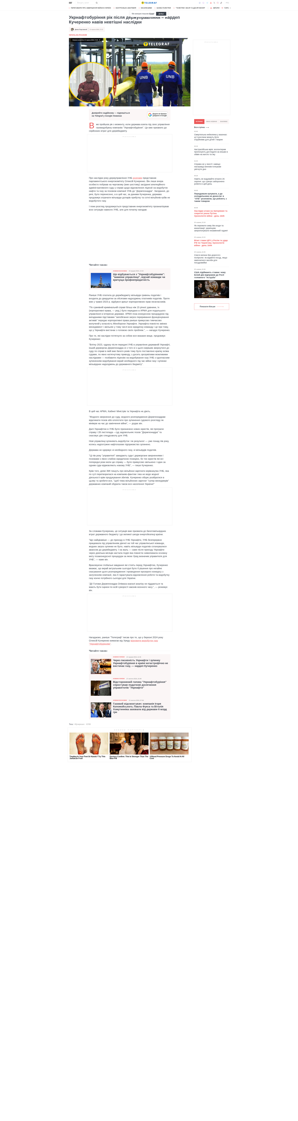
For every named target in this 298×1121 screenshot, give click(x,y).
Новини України (119, 657)
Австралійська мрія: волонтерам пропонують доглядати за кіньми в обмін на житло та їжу (211, 152)
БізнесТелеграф (164, 8)
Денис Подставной (81, 29)
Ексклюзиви (146, 8)
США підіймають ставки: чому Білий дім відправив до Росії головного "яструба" (210, 275)
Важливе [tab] (223, 121)
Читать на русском (78, 35)
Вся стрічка (199, 127)
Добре (161, 14)
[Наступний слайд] (230, 8)
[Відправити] (96, 3)
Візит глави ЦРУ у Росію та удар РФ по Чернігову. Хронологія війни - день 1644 (211, 243)
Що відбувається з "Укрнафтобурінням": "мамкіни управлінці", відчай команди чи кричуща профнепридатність (139, 277)
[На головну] (149, 3)
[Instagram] (217, 3)
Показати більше (207, 307)
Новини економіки (120, 271)
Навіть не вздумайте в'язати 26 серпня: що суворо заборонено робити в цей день (209, 181)
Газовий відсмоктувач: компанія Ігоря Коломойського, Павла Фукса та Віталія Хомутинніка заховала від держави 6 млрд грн (140, 708)
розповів (137, 178)
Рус (227, 3)
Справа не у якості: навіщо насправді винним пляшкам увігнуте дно (207, 166)
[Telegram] (207, 3)
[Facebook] (199, 3)
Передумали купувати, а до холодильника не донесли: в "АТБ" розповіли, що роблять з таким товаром (210, 197)
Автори (216, 8)
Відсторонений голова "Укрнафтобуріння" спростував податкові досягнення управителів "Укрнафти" (139, 685)
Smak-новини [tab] (211, 121)
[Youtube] (211, 3)
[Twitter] (214, 2)
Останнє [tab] (199, 121)
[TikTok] (221, 3)
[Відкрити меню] (71, 3)
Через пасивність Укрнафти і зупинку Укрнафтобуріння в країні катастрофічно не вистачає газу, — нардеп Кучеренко (140, 663)
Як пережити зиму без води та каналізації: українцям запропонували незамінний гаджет (211, 228)
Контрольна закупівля (126, 8)
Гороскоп (228, 8)
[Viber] (203, 3)
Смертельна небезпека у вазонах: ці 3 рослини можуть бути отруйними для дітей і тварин (210, 137)
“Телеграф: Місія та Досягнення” (190, 8)
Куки (151, 14)
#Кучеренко (79, 724)
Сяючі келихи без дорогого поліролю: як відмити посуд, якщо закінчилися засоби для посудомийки (210, 259)
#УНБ (88, 724)
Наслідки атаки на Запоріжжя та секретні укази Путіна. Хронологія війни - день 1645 (210, 213)
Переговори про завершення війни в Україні (91, 8)
